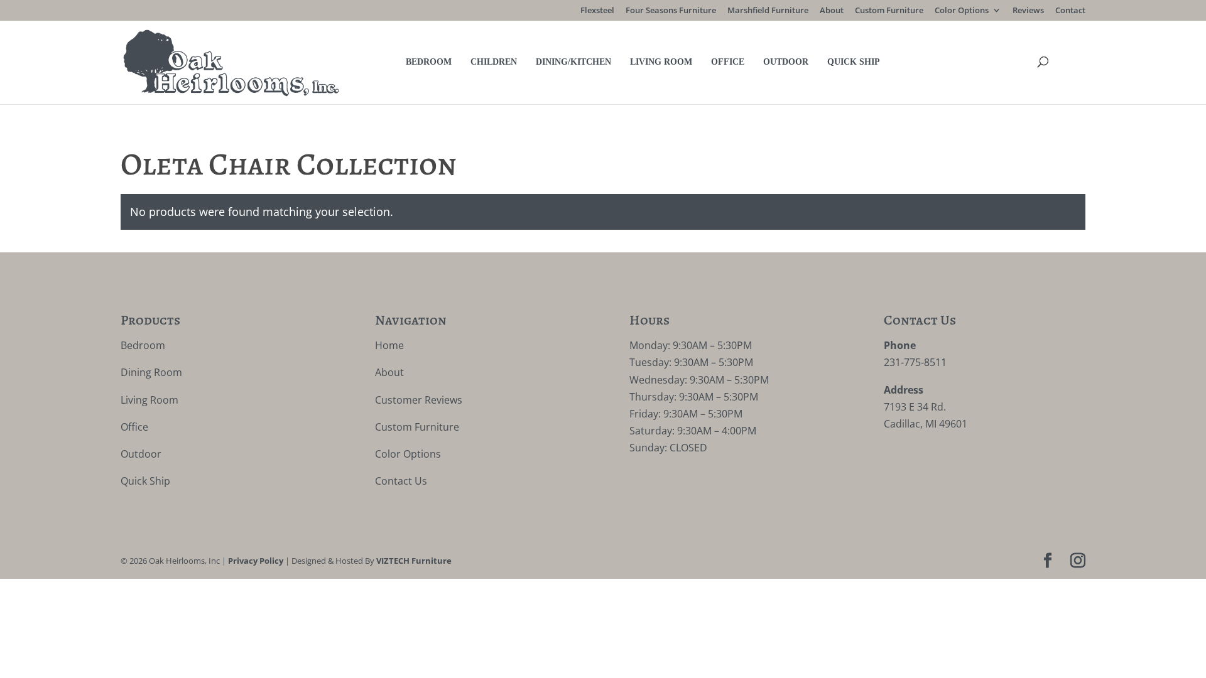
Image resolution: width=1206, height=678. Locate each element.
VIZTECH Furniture (414, 560)
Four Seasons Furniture (671, 11)
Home (389, 345)
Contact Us (401, 481)
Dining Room (151, 372)
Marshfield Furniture (767, 11)
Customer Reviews (418, 400)
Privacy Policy (255, 560)
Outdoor (785, 62)
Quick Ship (853, 62)
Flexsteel (597, 11)
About (832, 11)
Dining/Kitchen (573, 62)
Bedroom (429, 62)
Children (493, 62)
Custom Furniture (889, 11)
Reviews (1028, 11)
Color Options (962, 11)
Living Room (661, 62)
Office (727, 62)
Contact (1070, 11)
